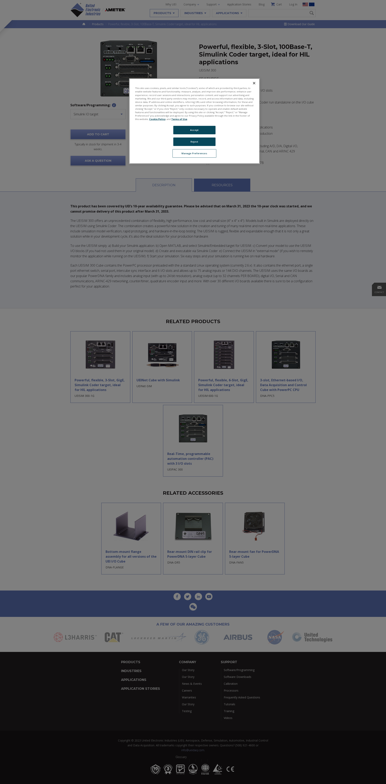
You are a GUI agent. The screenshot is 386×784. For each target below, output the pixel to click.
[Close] (254, 83)
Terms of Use (179, 119)
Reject (194, 141)
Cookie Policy (157, 119)
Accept (194, 129)
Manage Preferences (194, 153)
